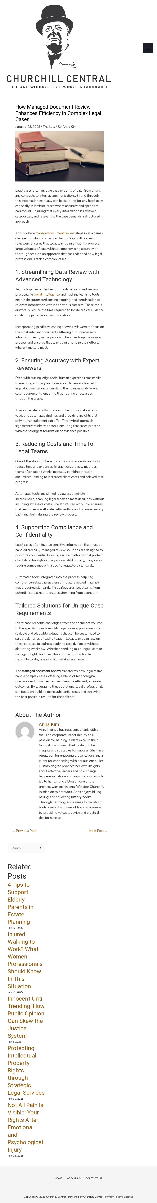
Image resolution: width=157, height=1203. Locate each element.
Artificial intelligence (45, 294)
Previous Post (24, 831)
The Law (49, 127)
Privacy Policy (113, 1197)
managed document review (55, 233)
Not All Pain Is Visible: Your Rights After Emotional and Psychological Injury (25, 1127)
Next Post (98, 831)
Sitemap (128, 1197)
